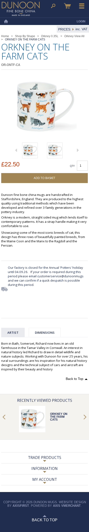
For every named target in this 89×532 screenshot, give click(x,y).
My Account (44, 479)
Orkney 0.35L (49, 36)
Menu (82, 6)
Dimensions (45, 332)
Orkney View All (74, 36)
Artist (13, 332)
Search (53, 6)
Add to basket (44, 178)
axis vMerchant (67, 505)
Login (81, 21)
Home (5, 21)
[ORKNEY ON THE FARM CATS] (30, 150)
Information (44, 468)
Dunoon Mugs (21, 9)
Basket (67, 6)
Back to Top (74, 379)
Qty (72, 166)
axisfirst (21, 505)
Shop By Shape (25, 36)
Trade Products (44, 457)
